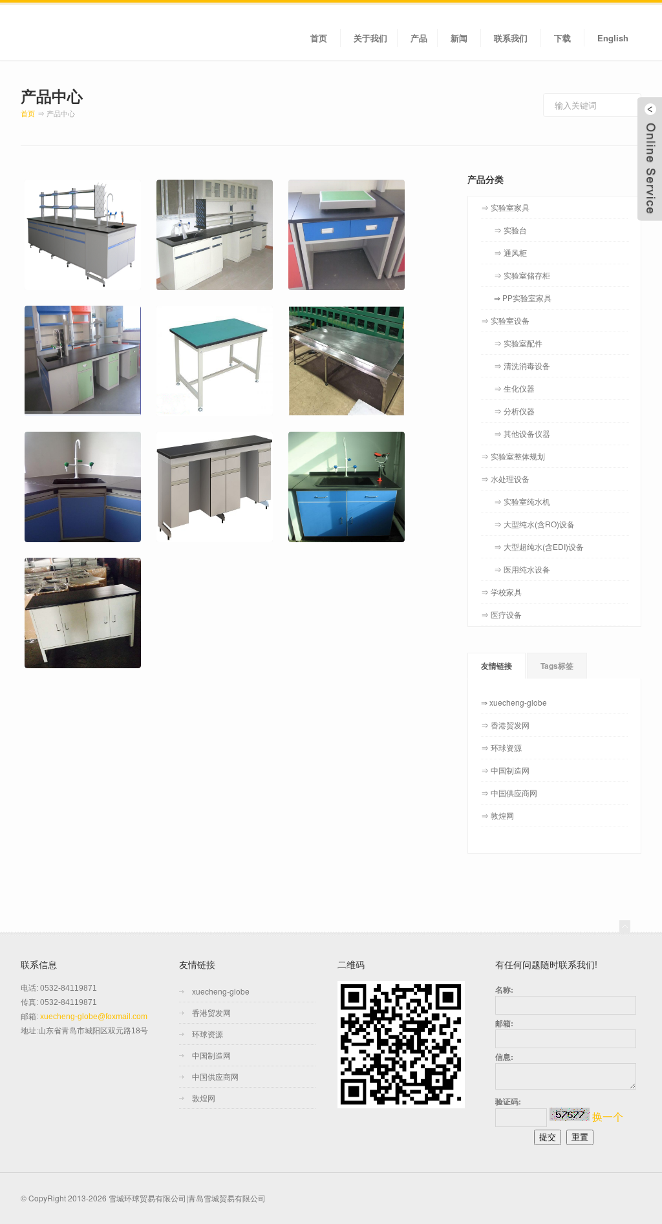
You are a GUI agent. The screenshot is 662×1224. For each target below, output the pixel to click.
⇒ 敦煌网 (497, 815)
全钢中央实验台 (61, 321)
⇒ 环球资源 (501, 747)
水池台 (303, 447)
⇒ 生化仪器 (514, 388)
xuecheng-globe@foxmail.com (93, 1016)
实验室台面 (50, 573)
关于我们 (370, 38)
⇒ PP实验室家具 (522, 297)
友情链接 (496, 665)
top (624, 926)
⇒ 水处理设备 (505, 478)
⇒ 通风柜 (510, 252)
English (612, 38)
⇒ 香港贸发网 (505, 724)
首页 (318, 38)
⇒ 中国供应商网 (509, 792)
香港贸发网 (211, 1012)
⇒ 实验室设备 (505, 320)
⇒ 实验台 (510, 229)
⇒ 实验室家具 (505, 207)
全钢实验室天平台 (329, 195)
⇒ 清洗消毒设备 (522, 365)
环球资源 (207, 1033)
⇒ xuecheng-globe (514, 702)
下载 (562, 38)
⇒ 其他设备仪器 (522, 433)
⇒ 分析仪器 (514, 410)
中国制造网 (211, 1055)
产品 (419, 38)
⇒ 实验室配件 (518, 342)
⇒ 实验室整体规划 (513, 455)
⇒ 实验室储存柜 (522, 274)
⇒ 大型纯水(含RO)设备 (534, 523)
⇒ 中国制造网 (505, 770)
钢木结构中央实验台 (71, 195)
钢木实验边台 (187, 447)
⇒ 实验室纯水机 (522, 501)
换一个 (607, 1116)
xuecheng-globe (221, 991)
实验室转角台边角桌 (71, 447)
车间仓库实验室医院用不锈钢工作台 (345, 337)
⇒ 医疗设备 (501, 614)
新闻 (459, 38)
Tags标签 (556, 665)
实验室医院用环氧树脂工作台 (213, 337)
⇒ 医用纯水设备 (522, 569)
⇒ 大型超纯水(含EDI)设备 (539, 546)
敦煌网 (203, 1097)
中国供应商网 (215, 1076)
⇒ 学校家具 (501, 591)
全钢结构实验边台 (197, 195)
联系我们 (511, 38)
